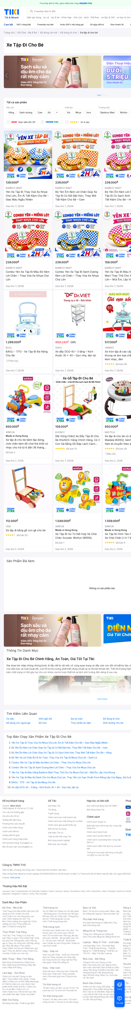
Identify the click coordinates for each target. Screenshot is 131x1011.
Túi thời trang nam (53, 996)
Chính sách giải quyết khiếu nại (62, 825)
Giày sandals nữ (58, 957)
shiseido (6, 894)
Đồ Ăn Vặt (93, 994)
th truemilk (34, 891)
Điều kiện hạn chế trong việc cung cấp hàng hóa (104, 826)
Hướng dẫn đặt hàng (11, 820)
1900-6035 (15, 806)
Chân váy (62, 916)
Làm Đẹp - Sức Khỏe (13, 973)
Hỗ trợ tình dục (25, 992)
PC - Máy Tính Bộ (96, 953)
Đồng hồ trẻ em (113, 937)
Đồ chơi (42, 723)
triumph (111, 891)
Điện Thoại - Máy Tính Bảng (18, 958)
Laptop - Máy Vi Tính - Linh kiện (101, 942)
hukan (25, 894)
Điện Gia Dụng (10, 999)
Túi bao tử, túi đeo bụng (67, 1002)
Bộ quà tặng (96, 999)
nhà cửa (77, 17)
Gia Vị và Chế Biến (96, 992)
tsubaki (43, 894)
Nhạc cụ (104, 975)
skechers (96, 891)
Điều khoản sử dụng (57, 829)
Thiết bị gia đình (27, 1003)
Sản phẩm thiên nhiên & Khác (18, 985)
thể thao (95, 17)
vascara (6, 891)
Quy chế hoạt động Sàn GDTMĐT (102, 806)
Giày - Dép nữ (50, 951)
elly (83, 891)
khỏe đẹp (67, 17)
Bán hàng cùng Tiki (95, 809)
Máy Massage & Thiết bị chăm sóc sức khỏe (20, 982)
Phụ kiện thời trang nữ (93, 922)
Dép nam (57, 974)
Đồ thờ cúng (93, 975)
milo (88, 891)
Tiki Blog (52, 809)
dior (13, 891)
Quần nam (60, 930)
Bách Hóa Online (92, 983)
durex (66, 891)
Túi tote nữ (60, 990)
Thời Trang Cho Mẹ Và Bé (14, 911)
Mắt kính (108, 922)
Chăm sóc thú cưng (92, 986)
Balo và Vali (89, 907)
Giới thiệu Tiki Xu (55, 832)
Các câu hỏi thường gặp (13, 812)
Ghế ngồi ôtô (45, 718)
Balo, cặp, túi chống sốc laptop (101, 912)
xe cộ (46, 17)
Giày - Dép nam (51, 967)
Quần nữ (62, 911)
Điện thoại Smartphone (13, 962)
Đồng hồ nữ (99, 934)
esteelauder (22, 891)
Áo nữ (45, 911)
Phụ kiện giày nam (56, 976)
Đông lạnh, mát (22, 940)
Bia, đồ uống (12, 945)
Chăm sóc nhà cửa (19, 953)
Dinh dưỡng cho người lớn (19, 921)
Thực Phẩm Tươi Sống (14, 932)
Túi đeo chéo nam (58, 999)
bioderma (75, 891)
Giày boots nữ (53, 960)
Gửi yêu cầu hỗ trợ (10, 816)
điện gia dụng (34, 17)
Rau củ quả (12, 938)
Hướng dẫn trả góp (11, 835)
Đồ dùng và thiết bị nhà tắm (101, 970)
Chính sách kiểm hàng (12, 827)
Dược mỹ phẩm (28, 994)
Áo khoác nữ (64, 914)
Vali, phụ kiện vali (111, 914)
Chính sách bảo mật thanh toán (62, 817)
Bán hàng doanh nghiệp (59, 840)
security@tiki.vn (25, 847)
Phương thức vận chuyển (13, 824)
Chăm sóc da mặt (10, 976)
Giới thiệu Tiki (54, 806)
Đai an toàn (77, 718)
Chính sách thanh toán (97, 832)
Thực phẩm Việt (26, 938)
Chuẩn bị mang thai (17, 926)
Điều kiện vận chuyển (57, 844)
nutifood (121, 891)
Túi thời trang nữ (52, 984)
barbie (44, 891)
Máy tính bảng (15, 967)
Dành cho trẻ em (16, 948)
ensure (59, 891)
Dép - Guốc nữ (62, 954)
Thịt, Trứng (17, 935)
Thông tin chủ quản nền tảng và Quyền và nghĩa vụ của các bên (104, 853)
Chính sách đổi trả (10, 831)
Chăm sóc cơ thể (16, 981)
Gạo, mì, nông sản (17, 943)
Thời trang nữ (50, 907)
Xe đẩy (10, 718)
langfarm (16, 894)
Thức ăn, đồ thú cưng (17, 951)
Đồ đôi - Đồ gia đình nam (63, 938)
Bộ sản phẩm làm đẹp (19, 993)
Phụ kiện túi (71, 990)
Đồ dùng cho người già (18, 723)
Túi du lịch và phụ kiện (99, 911)
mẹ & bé (55, 17)
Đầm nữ (53, 911)
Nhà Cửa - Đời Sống (94, 958)
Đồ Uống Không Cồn (99, 997)
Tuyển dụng (53, 813)
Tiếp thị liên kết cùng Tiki (59, 836)
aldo (104, 891)
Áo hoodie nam (55, 935)
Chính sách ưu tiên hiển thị (99, 836)
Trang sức (87, 934)
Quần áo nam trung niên (59, 943)
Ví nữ (72, 988)
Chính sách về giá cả (96, 822)
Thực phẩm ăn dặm (81, 723)
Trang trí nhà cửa (90, 962)
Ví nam (46, 999)
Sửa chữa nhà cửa (96, 965)
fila (37, 894)
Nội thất (96, 967)
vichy (31, 894)
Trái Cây (6, 935)
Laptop (108, 953)
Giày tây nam (63, 971)
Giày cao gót (48, 954)
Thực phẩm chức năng (18, 979)
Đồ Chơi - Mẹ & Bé (12, 907)
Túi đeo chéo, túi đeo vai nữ (55, 988)
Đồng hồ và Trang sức (95, 930)
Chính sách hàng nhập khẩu (15, 839)
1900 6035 (15, 877)
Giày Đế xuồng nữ (61, 962)
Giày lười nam (49, 971)
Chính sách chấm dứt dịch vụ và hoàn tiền (104, 847)
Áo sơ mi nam (60, 933)
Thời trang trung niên (57, 921)
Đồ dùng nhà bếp (10, 1003)
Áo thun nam (48, 930)
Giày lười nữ (66, 960)
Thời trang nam (51, 926)
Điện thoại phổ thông (17, 965)
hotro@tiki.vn (26, 843)
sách (86, 17)
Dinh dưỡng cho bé (16, 919)
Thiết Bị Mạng (98, 951)
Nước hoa (12, 992)
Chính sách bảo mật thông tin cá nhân (65, 821)
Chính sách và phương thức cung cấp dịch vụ (104, 841)
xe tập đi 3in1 (108, 17)
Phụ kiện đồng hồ (96, 937)
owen (51, 891)
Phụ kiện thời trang (93, 919)
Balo (85, 911)
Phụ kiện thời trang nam (100, 923)
